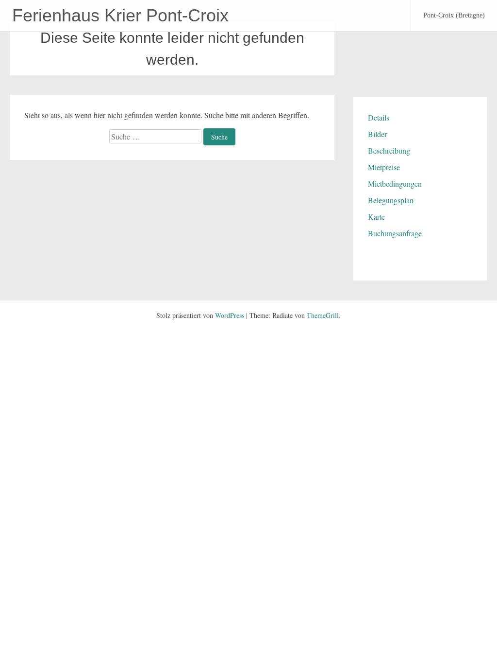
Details (378, 117)
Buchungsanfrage (395, 233)
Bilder (377, 134)
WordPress (229, 315)
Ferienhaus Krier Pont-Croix (120, 15)
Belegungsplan (391, 200)
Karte (376, 216)
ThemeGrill (323, 315)
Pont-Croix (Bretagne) (454, 15)
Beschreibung (389, 150)
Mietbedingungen (395, 183)
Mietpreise (384, 167)
